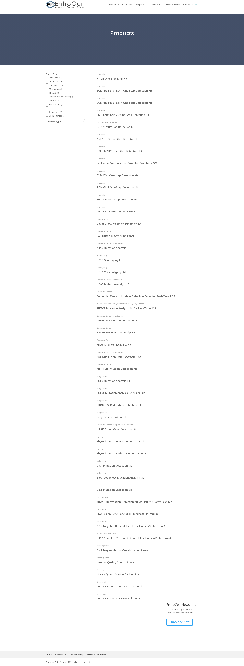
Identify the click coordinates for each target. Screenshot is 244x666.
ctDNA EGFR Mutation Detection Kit (119, 405)
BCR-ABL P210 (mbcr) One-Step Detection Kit (124, 90)
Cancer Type (52, 74)
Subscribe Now (180, 622)
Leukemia (55, 77)
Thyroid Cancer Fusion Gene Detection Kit (123, 453)
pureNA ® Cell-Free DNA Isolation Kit (120, 586)
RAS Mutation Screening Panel (115, 235)
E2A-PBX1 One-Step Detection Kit (117, 175)
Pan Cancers (56, 104)
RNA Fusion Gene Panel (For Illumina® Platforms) (127, 514)
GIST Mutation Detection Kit (114, 489)
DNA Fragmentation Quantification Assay (122, 550)
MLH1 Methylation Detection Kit (117, 368)
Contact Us (60, 654)
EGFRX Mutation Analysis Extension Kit (121, 393)
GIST (52, 108)
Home (49, 654)
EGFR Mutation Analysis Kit (113, 381)
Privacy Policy (76, 654)
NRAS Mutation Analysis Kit (114, 284)
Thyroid (54, 93)
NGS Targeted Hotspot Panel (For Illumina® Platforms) (131, 526)
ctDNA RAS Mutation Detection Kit (118, 320)
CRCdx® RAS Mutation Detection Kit (119, 223)
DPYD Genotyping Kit (110, 260)
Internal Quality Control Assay (115, 562)
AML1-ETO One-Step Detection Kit (118, 139)
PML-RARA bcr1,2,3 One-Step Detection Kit (123, 115)
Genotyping (55, 112)
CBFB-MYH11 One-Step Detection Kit (119, 151)
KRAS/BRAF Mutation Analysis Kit (117, 332)
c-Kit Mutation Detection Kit (114, 465)
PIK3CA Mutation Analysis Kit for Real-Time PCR (126, 308)
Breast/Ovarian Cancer (61, 96)
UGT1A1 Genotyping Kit (111, 272)
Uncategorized (57, 115)
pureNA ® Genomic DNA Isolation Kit (120, 598)
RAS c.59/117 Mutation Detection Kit (119, 356)
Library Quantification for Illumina (118, 574)
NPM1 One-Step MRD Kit (112, 78)
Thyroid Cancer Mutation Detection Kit (121, 441)
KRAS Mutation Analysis (111, 248)
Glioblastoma (56, 100)
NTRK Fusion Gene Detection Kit (117, 429)
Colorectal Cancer (59, 81)
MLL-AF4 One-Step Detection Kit (117, 199)
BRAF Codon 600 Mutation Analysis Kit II (121, 477)
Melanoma (55, 89)
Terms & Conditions (96, 654)
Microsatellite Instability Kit (114, 344)
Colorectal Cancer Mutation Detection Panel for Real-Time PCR (136, 296)
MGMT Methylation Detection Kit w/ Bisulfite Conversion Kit (134, 502)
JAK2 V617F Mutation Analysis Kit (117, 211)
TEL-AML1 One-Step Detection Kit (118, 187)
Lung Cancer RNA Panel (111, 417)
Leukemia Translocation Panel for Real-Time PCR (127, 163)
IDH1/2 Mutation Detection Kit (116, 127)
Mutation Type (53, 121)
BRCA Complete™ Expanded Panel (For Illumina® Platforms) (134, 538)
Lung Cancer (56, 85)
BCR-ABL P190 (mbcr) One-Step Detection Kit (124, 102)
